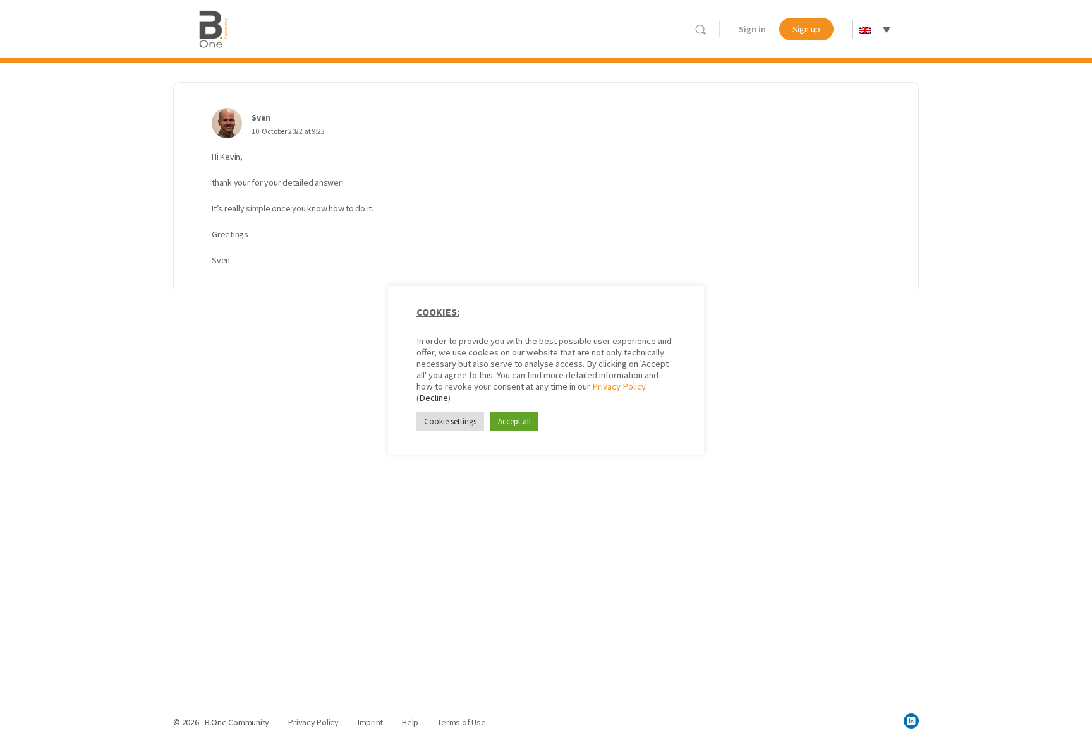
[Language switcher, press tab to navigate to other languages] (874, 29)
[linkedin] (911, 721)
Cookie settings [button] (450, 421)
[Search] (700, 29)
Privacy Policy (618, 386)
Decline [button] (433, 397)
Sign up (806, 29)
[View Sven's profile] (227, 123)
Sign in (752, 29)
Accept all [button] (514, 421)
